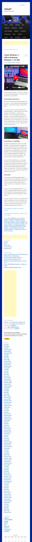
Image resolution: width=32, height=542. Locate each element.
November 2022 (7, 349)
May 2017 (6, 436)
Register (6, 242)
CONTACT (20, 34)
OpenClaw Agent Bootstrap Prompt (12, 267)
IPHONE (11, 25)
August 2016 (7, 448)
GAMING (21, 28)
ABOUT (6, 37)
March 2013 (7, 510)
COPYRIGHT (17, 37)
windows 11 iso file (21, 226)
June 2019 (6, 410)
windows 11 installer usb (15, 221)
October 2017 (7, 433)
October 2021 (7, 364)
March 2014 (7, 491)
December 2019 (7, 400)
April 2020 (6, 394)
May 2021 (6, 372)
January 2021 (7, 379)
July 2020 (6, 389)
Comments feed (8, 247)
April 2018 (6, 425)
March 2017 (7, 440)
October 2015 (7, 461)
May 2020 (6, 392)
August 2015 (7, 464)
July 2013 (6, 504)
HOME (6, 25)
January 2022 (7, 361)
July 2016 (6, 450)
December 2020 (7, 381)
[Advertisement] (16, 43)
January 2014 (7, 494)
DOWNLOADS (8, 34)
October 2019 (7, 404)
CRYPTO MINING (8, 31)
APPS (14, 34)
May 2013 (6, 507)
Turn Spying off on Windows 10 (17, 322)
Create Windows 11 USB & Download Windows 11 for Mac (12, 57)
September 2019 (8, 405)
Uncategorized (7, 529)
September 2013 (8, 501)
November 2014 (7, 478)
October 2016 (7, 445)
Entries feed (7, 245)
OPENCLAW (14, 28)
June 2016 (6, 451)
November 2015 (7, 460)
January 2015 (7, 474)
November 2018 (7, 415)
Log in (5, 243)
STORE (24, 37)
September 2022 (8, 353)
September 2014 (8, 481)
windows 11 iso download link (10, 226)
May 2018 (6, 423)
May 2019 (6, 412)
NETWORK (23, 31)
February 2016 (7, 456)
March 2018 (7, 427)
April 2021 (6, 374)
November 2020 (7, 382)
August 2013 (7, 502)
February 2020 (7, 397)
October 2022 (7, 351)
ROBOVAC (16, 31)
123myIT (7, 9)
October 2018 (7, 417)
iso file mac (22, 218)
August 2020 (7, 387)
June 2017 (6, 435)
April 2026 (6, 346)
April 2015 (6, 471)
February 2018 (7, 428)
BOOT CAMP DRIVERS (13, 327)
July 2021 (6, 369)
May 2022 (6, 356)
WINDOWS (7, 28)
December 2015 (7, 458)
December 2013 (7, 496)
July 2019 (6, 409)
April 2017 (6, 438)
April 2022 (6, 358)
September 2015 (8, 463)
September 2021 (8, 366)
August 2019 (7, 407)
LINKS (11, 37)
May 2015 (6, 469)
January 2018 (7, 430)
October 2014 (7, 479)
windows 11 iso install (9, 228)
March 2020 (7, 395)
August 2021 (7, 368)
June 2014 (6, 486)
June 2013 (6, 506)
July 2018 (6, 422)
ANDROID (17, 25)
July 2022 (6, 354)
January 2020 (7, 399)
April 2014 (6, 489)
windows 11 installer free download (11, 219)
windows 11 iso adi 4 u (15, 222)
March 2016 (7, 455)
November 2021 (7, 363)
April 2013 (6, 509)
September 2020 (8, 386)
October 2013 (7, 499)
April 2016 (6, 453)
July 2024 (6, 348)
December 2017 (7, 432)
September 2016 (8, 446)
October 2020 (7, 384)
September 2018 (8, 418)
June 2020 (6, 391)
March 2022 (7, 359)
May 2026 (6, 344)
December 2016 (7, 441)
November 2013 (7, 497)
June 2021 (6, 371)
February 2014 (7, 492)
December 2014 (7, 476)
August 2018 (7, 420)
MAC (23, 25)
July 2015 (6, 466)
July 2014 (6, 484)
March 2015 (7, 473)
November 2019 (7, 402)
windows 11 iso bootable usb (14, 223)
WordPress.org (7, 248)
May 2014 (6, 487)
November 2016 (7, 443)
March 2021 (7, 376)
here (9, 103)
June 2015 (6, 468)
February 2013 (7, 512)
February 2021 (7, 377)
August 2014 (7, 483)
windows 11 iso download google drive (17, 225)
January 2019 (7, 414)
